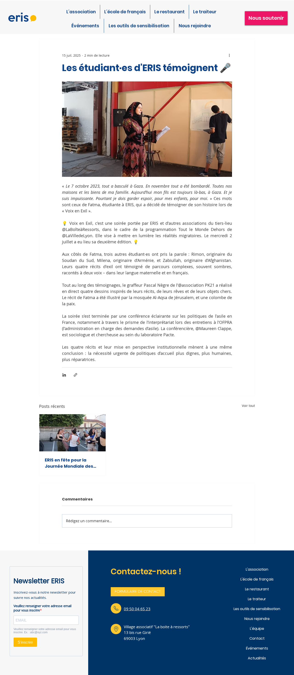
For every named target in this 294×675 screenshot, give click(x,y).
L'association (257, 569)
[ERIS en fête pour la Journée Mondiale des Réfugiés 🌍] (72, 432)
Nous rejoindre (257, 618)
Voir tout (248, 405)
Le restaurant (257, 589)
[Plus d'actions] (229, 55)
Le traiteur (257, 599)
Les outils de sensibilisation (257, 608)
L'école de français (257, 579)
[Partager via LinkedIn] (64, 375)
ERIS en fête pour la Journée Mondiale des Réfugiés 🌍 (69, 463)
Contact (257, 638)
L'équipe (257, 628)
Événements (257, 648)
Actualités (257, 658)
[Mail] (116, 608)
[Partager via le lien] (75, 375)
